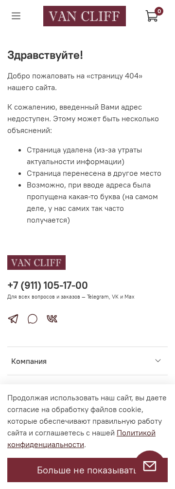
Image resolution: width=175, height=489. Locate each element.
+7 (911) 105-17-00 (47, 285)
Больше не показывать (87, 470)
